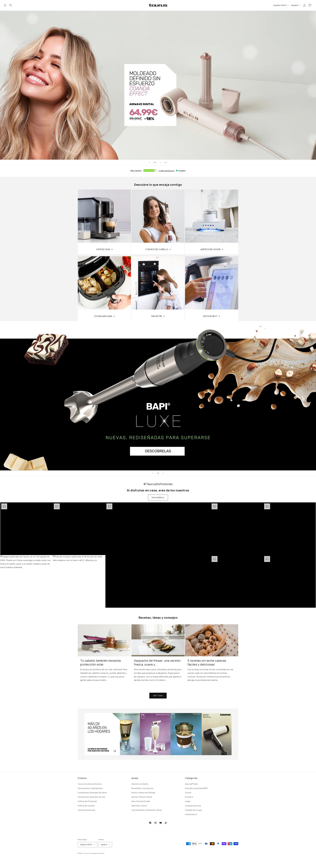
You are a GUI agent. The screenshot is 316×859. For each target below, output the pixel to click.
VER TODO (158, 695)
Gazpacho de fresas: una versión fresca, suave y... (157, 662)
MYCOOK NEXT (210, 316)
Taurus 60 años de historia (90, 784)
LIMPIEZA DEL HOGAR (210, 249)
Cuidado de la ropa (193, 810)
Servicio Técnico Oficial (141, 797)
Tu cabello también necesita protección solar (100, 662)
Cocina (188, 792)
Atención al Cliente (139, 784)
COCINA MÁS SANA (103, 316)
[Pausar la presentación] (166, 162)
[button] (5, 5)
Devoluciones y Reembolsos (90, 788)
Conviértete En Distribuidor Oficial (146, 810)
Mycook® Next (191, 784)
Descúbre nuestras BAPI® (196, 788)
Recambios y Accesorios (142, 788)
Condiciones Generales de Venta (92, 792)
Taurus (86, 853)
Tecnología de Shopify (96, 853)
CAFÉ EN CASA (103, 249)
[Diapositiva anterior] (149, 162)
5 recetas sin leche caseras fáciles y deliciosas (207, 662)
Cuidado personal (193, 806)
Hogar (187, 801)
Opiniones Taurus (139, 806)
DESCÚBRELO (158, 497)
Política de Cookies (86, 806)
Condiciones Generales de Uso (91, 797)
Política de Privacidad (87, 801)
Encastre (189, 797)
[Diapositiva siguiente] (160, 162)
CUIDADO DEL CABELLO (156, 249)
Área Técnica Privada (140, 801)
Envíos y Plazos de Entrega (143, 792)
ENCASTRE (156, 316)
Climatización (191, 814)
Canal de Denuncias (86, 810)
